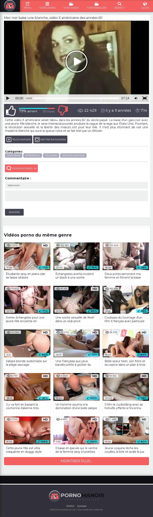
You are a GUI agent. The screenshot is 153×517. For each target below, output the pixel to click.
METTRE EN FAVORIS (53, 139)
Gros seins (13, 155)
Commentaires (22, 168)
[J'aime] (11, 111)
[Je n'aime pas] (63, 111)
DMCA (70, 505)
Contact (81, 505)
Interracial (32, 155)
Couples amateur (73, 155)
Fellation (51, 155)
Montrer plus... (76, 461)
